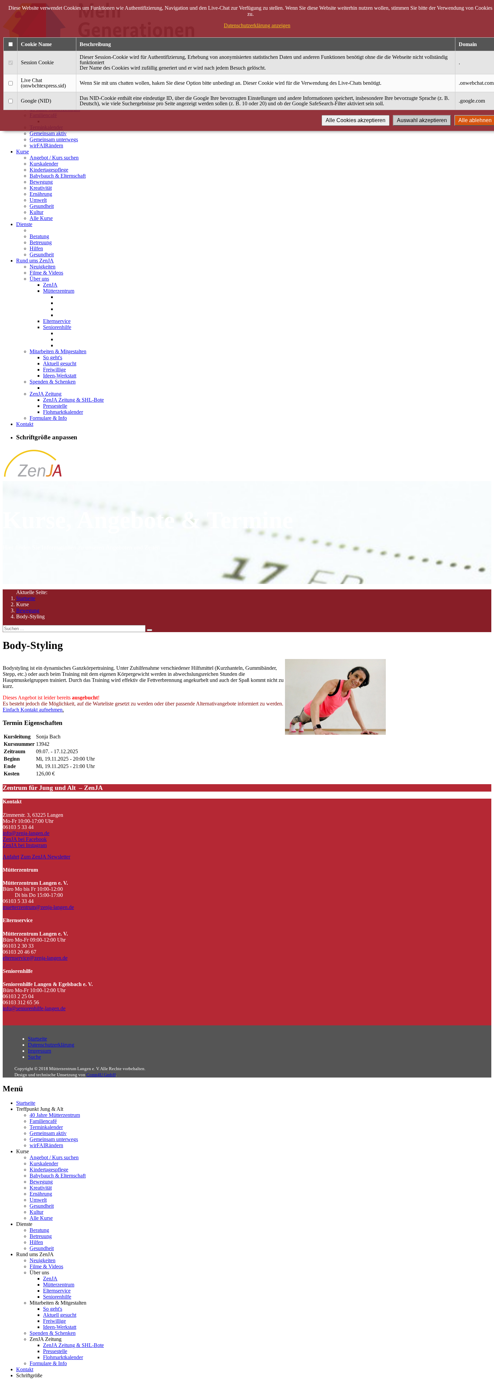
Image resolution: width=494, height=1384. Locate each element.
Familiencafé (43, 1121)
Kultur (36, 212)
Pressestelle (55, 406)
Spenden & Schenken (53, 382)
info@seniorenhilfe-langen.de (34, 1008)
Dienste (24, 224)
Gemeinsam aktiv (48, 133)
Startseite (25, 598)
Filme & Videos (46, 273)
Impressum (39, 1051)
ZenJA (50, 285)
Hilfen (36, 248)
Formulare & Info (48, 418)
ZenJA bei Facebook (25, 839)
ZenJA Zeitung (45, 394)
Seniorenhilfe (57, 327)
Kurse (22, 151)
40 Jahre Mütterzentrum (55, 1115)
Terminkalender (46, 1127)
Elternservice (57, 321)
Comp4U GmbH (101, 1074)
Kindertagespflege (49, 170)
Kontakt (24, 424)
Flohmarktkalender (63, 412)
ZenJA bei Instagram (25, 845)
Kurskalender (44, 164)
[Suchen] (149, 630)
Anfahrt (11, 857)
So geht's (52, 357)
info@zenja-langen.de (26, 833)
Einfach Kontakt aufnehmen (33, 710)
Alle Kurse (41, 218)
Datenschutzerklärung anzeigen (257, 25)
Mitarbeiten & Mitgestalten (58, 351)
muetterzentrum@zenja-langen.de (38, 907)
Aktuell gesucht (59, 363)
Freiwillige (54, 369)
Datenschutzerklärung (51, 1045)
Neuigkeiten (42, 266)
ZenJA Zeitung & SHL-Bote (73, 400)
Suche (34, 1057)
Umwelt (38, 200)
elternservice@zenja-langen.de (35, 958)
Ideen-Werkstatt (59, 375)
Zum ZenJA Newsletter (45, 857)
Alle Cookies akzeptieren (355, 120)
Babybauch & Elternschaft (58, 176)
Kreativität (41, 188)
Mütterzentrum (58, 291)
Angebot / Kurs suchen (54, 157)
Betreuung (41, 242)
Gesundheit (42, 206)
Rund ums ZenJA (35, 260)
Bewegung (41, 182)
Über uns (39, 279)
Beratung (39, 236)
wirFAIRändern (46, 145)
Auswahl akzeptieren (422, 120)
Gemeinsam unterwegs (54, 139)
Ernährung (41, 194)
